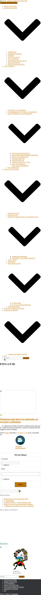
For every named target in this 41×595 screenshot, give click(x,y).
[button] (22, 50)
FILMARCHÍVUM (18, 159)
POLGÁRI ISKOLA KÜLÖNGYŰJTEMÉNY (20, 165)
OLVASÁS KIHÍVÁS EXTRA (14, 308)
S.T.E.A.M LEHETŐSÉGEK (21, 305)
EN (5, 356)
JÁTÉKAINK (16, 303)
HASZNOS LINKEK (11, 589)
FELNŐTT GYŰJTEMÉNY (17, 110)
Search (22, 576)
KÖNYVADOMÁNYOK (16, 64)
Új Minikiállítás (9, 501)
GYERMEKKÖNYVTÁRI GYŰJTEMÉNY (22, 112)
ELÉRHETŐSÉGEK (15, 54)
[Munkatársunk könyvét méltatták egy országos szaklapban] (18, 413)
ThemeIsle (14, 594)
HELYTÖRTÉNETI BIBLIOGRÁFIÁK (25, 155)
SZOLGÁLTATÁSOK (11, 585)
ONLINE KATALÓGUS (21, 447)
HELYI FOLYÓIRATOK (20, 157)
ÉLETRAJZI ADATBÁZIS (21, 153)
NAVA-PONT (12, 260)
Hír (1, 415)
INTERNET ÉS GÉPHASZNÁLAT (23, 258)
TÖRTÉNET (12, 52)
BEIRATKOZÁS (13, 213)
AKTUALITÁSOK (10, 6)
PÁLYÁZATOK (13, 59)
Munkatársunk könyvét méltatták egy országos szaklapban (19, 420)
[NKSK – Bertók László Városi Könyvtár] (13, 1)
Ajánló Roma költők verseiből (17, 354)
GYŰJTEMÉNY (9, 583)
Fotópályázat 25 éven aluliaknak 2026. (16, 499)
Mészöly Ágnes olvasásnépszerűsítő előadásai (18, 504)
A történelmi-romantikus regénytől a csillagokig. (19, 506)
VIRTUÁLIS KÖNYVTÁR (21, 162)
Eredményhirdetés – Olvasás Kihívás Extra (17, 502)
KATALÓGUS (13, 215)
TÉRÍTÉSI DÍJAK (14, 307)
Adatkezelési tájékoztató (19, 256)
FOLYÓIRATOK (13, 167)
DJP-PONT (11, 262)
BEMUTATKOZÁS (10, 582)
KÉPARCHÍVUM (18, 160)
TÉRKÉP (11, 55)
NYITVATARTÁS (14, 57)
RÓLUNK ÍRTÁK (14, 63)
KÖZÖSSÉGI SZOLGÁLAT (17, 61)
